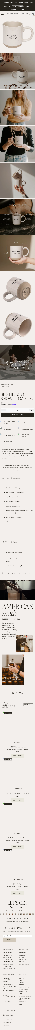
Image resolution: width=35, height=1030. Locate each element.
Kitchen (21, 957)
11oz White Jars (8, 959)
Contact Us (22, 1002)
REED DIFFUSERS (7, 952)
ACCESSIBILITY (23, 991)
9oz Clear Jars (7, 955)
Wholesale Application (6, 978)
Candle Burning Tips (9, 968)
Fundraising (6, 1001)
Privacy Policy (23, 989)
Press (20, 980)
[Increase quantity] (31, 410)
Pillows (21, 961)
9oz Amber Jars (7, 957)
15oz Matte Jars (8, 964)
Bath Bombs (22, 952)
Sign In (5, 981)
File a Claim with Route (25, 999)
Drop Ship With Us (8, 999)
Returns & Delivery (25, 996)
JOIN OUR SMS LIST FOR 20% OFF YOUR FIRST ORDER (17, 4)
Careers (21, 982)
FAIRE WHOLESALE (8, 993)
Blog (20, 1004)
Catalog (5, 988)
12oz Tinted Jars (8, 961)
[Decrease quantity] (3, 410)
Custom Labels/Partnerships (9, 996)
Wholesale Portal (8, 984)
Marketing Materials (9, 990)
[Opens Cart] (33, 14)
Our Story (22, 978)
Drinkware (22, 955)
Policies (21, 984)
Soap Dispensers (24, 964)
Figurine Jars (7, 966)
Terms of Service (24, 987)
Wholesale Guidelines (9, 986)
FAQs (20, 993)
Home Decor (22, 959)
